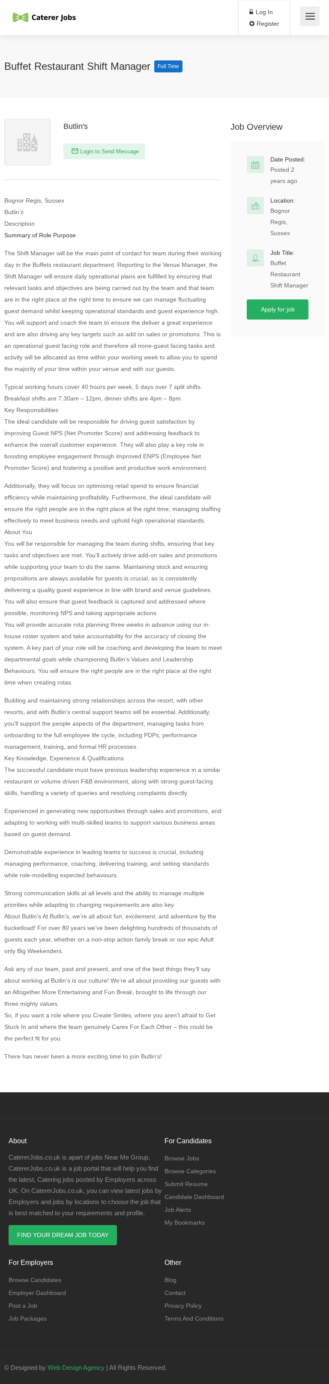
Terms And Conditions (194, 1318)
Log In (263, 12)
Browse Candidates (35, 1279)
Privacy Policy (183, 1305)
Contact (174, 1292)
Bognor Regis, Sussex (280, 221)
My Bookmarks (184, 1222)
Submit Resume (186, 1184)
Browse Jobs (181, 1158)
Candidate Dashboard (194, 1196)
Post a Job (23, 1305)
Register (267, 23)
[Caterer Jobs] (45, 13)
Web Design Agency (76, 1367)
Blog (170, 1279)
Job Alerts (177, 1209)
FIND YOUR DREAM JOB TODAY (62, 1235)
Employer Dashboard (37, 1292)
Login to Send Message (108, 151)
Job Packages (28, 1318)
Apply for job (278, 309)
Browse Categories (190, 1171)
